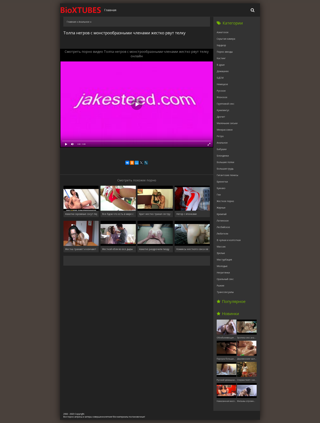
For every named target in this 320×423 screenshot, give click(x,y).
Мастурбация (224, 259)
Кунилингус (223, 110)
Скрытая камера (226, 38)
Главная (110, 10)
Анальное (222, 142)
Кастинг (221, 58)
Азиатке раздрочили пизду (154, 249)
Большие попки (225, 162)
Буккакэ (221, 188)
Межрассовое (225, 129)
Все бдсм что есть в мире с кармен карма (118, 213)
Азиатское (222, 32)
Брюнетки (222, 181)
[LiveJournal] (146, 163)
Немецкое (222, 84)
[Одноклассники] (132, 163)
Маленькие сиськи (227, 123)
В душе (221, 64)
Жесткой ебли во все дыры (117, 249)
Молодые (222, 266)
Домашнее (223, 71)
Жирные (221, 207)
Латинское (223, 220)
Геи (219, 194)
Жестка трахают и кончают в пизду (81, 249)
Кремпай (221, 214)
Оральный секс (225, 279)
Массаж (221, 246)
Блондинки (223, 155)
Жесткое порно (225, 201)
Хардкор (221, 45)
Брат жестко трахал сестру (154, 213)
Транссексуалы (225, 292)
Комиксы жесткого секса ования (192, 249)
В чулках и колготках (229, 240)
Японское (222, 97)
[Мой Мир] (137, 163)
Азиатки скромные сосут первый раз (81, 213)
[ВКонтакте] (127, 163)
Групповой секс (225, 103)
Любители (222, 233)
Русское (221, 90)
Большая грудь (225, 168)
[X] (141, 163)
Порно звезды (225, 51)
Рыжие (220, 285)
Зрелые (221, 253)
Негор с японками (186, 213)
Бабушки (221, 149)
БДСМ (220, 77)
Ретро (220, 136)
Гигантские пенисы (227, 175)
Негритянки (223, 272)
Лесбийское (223, 227)
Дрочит (221, 116)
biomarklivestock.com (81, 10)
